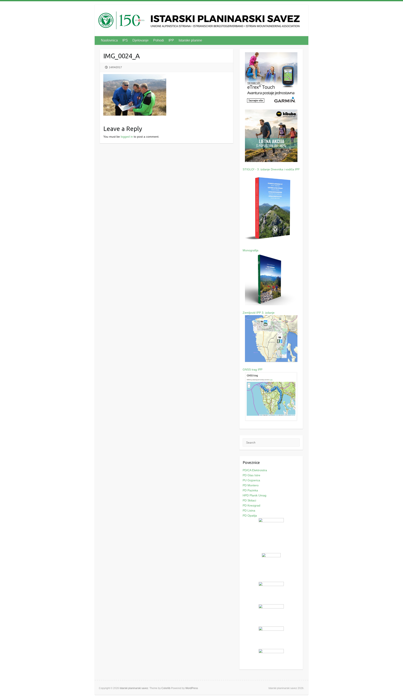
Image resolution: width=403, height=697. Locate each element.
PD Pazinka (250, 490)
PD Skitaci (249, 500)
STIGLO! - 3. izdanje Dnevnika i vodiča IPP (271, 169)
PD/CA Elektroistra (255, 470)
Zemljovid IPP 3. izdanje (259, 312)
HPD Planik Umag (254, 495)
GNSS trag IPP (252, 369)
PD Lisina (249, 510)
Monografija (250, 250)
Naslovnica (109, 40)
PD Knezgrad (251, 505)
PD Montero (251, 485)
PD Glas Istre (251, 475)
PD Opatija (250, 515)
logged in (127, 136)
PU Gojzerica (251, 480)
